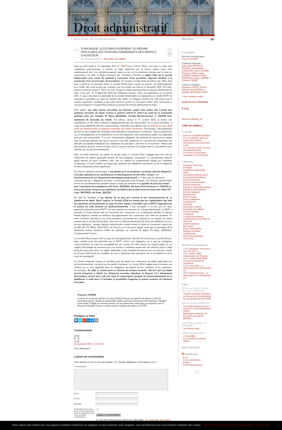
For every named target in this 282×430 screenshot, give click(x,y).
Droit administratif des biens (195, 175)
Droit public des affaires (115, 59)
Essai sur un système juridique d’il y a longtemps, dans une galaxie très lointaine (196, 138)
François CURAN (189, 73)
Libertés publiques (191, 224)
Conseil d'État (189, 336)
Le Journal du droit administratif (197, 296)
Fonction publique (191, 212)
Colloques (187, 167)
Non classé (188, 226)
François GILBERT (190, 59)
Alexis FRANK (196, 90)
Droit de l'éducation (191, 180)
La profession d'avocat (193, 216)
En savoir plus (262, 425)
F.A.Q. (185, 108)
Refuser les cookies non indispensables (233, 425)
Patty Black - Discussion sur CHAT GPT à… (196, 250)
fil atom (186, 362)
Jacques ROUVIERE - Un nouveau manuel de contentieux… (196, 261)
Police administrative (192, 229)
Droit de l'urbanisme (192, 185)
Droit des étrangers (191, 192)
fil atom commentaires (193, 365)
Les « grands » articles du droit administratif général (196, 149)
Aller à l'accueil (81, 39)
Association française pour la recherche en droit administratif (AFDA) (197, 308)
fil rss (185, 357)
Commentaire (80, 366)
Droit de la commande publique (197, 187)
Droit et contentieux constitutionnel (191, 200)
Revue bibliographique (193, 236)
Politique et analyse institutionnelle (192, 232)
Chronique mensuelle (192, 165)
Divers (186, 172)
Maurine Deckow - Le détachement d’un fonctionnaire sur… (197, 275)
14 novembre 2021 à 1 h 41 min (89, 344)
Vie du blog (188, 238)
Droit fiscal (187, 204)
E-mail (77, 399)
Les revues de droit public (194, 153)
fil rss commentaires (192, 360)
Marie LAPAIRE (201, 78)
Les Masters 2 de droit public (196, 155)
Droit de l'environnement (194, 182)
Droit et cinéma (189, 197)
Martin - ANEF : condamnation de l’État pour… (196, 254)
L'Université (188, 214)
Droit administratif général (194, 177)
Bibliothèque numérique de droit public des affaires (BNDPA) (195, 316)
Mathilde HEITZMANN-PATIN (194, 92)
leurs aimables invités (193, 96)
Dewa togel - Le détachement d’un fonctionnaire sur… (197, 268)
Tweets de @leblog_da (192, 119)
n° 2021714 (123, 66)
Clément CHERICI (190, 80)
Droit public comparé (192, 207)
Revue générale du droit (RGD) (197, 299)
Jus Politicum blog (191, 328)
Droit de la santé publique (194, 190)
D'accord (207, 425)
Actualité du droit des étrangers (197, 294)
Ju (75, 341)
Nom (76, 393)
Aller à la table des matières (103, 39)
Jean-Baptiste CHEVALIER (193, 69)
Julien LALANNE (201, 71)
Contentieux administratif (194, 170)
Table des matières (192, 125)
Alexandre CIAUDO (190, 87)
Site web (77, 404)
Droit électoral (189, 194)
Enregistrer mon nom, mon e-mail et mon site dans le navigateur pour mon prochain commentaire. (84, 413)
